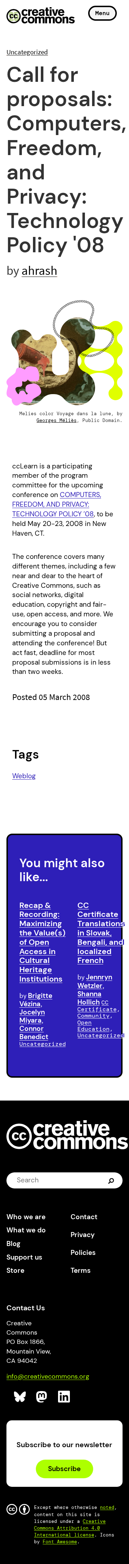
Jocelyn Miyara (32, 1016)
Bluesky (20, 1397)
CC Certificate (97, 1006)
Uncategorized (27, 52)
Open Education (93, 1026)
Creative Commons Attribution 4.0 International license (70, 1528)
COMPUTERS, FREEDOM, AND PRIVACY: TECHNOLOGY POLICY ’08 (56, 504)
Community (93, 1015)
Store (15, 1270)
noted (107, 1507)
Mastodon (42, 1397)
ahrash (39, 270)
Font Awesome (60, 1542)
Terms (81, 1270)
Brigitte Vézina (35, 999)
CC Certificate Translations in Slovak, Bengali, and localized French (100, 933)
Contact (84, 1216)
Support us (24, 1257)
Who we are (26, 1216)
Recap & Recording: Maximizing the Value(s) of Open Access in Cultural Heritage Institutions (42, 942)
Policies (83, 1252)
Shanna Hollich (89, 998)
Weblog (24, 775)
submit (112, 1180)
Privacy (83, 1234)
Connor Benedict (33, 1032)
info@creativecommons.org (47, 1376)
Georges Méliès (57, 420)
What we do (26, 1230)
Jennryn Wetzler (94, 981)
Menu (102, 13)
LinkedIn (64, 1397)
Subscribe (64, 1468)
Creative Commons (40, 16)
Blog (13, 1243)
